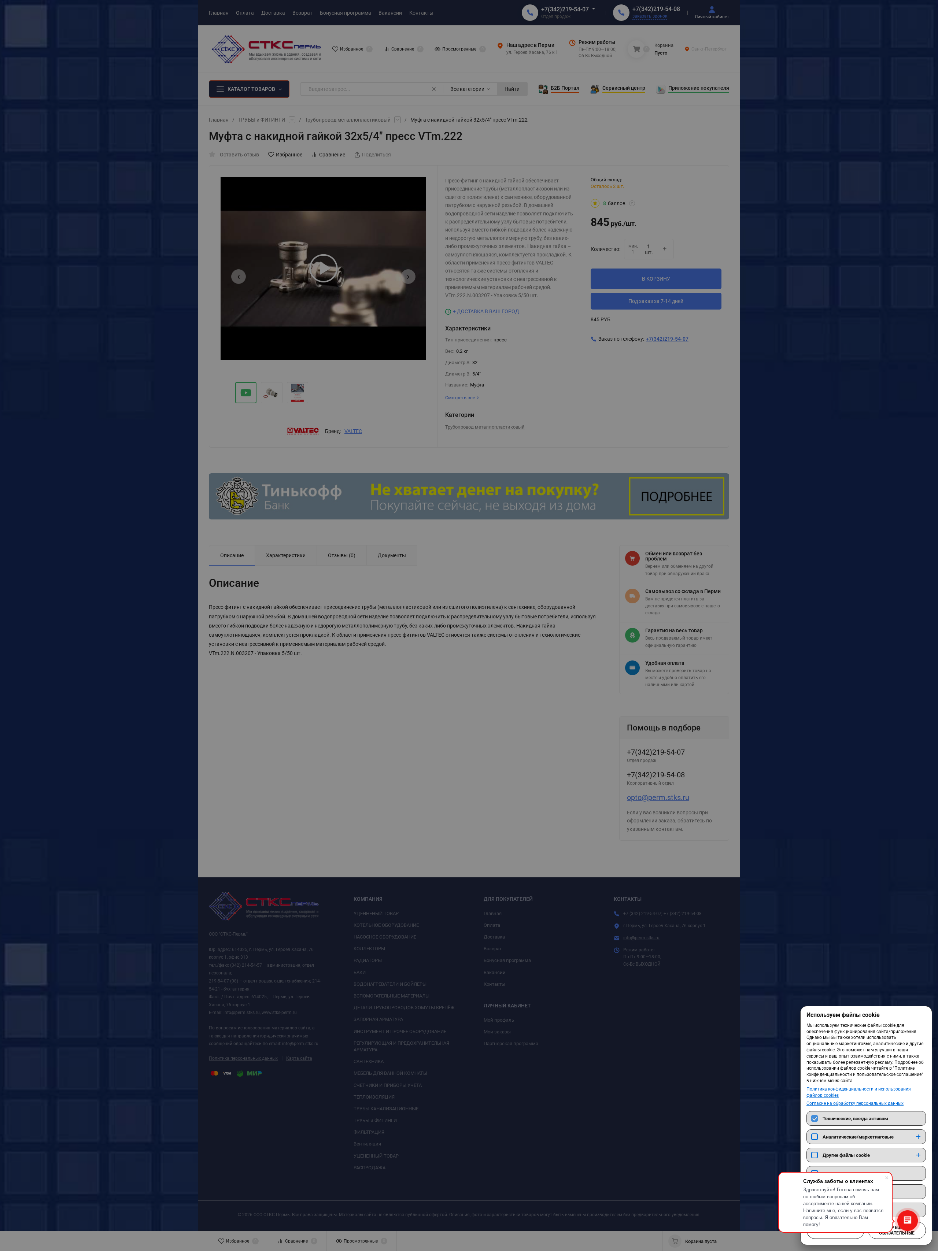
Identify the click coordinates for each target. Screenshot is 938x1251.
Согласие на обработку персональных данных (855, 1103)
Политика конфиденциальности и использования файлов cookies (858, 1092)
